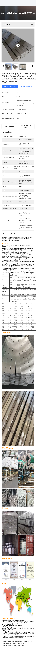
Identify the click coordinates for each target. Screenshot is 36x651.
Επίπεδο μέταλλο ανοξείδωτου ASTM (13, 643)
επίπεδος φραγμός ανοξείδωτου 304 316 (14, 645)
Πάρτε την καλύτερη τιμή (9, 86)
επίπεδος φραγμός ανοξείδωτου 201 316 (19, 641)
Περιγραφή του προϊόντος (26, 126)
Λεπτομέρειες (9, 126)
